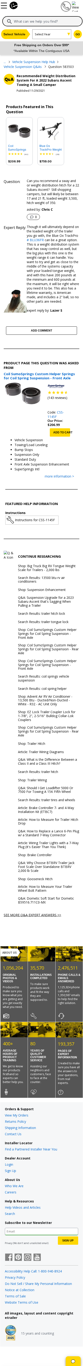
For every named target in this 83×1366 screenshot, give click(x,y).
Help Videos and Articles (23, 1207)
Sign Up (10, 1170)
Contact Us (13, 1134)
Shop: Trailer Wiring (32, 780)
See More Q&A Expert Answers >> (32, 915)
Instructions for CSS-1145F (35, 520)
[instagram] (28, 1257)
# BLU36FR (35, 240)
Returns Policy (15, 1121)
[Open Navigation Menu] (4, 4)
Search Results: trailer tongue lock (43, 622)
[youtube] (37, 1257)
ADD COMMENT (41, 330)
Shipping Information (20, 1128)
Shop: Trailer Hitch (31, 744)
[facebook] (9, 1257)
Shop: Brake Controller (35, 855)
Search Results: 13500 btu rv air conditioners (41, 580)
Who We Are (14, 1186)
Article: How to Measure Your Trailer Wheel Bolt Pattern (45, 889)
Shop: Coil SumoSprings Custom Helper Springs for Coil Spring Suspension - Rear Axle (48, 649)
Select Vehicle (14, 34)
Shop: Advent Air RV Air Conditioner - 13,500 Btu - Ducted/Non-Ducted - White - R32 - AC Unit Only (45, 700)
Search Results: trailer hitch (38, 772)
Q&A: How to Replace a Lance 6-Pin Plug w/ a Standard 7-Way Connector (48, 833)
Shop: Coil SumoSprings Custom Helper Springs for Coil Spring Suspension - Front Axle (47, 633)
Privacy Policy (15, 1277)
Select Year (42, 34)
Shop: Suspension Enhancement (42, 590)
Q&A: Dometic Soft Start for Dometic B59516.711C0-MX (46, 900)
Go (78, 34)
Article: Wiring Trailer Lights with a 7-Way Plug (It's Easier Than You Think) (48, 845)
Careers (10, 1192)
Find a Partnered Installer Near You (31, 1149)
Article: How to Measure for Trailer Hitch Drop (48, 822)
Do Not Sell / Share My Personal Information (38, 1283)
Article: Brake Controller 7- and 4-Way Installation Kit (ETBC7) (46, 810)
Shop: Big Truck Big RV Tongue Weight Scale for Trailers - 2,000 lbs (47, 568)
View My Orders (16, 1115)
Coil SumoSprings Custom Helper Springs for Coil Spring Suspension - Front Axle (18, 148)
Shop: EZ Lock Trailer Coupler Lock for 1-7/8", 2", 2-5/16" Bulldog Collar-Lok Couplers (46, 716)
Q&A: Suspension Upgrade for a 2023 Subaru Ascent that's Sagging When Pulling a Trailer (46, 601)
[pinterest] (18, 1257)
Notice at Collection (19, 1290)
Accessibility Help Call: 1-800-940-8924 (33, 1271)
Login (9, 1164)
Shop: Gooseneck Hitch (35, 879)
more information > (59, 476)
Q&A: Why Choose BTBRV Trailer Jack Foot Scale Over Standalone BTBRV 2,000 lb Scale (46, 867)
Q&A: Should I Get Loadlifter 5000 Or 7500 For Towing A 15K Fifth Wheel (45, 790)
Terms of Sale (15, 1296)
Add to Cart (61, 432)
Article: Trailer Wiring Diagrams (41, 752)
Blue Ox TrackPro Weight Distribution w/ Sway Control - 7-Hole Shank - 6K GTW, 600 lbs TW (50, 148)
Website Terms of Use (21, 1302)
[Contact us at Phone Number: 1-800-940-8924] (65, 10)
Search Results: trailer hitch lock (41, 614)
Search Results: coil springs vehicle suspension (43, 678)
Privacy (8, 1243)
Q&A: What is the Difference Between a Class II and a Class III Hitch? (47, 762)
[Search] (9, 21)
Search (10, 1213)
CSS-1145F (55, 414)
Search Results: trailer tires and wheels (46, 800)
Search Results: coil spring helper (42, 689)
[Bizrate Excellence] (10, 1333)
